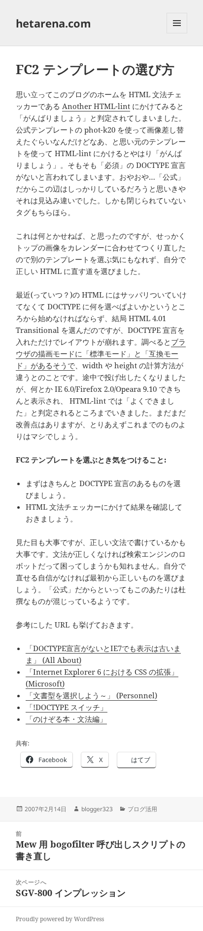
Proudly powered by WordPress (60, 919)
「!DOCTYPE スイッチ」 (66, 707)
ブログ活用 (142, 809)
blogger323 (97, 809)
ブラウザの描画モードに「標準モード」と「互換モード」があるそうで (101, 353)
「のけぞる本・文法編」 (66, 719)
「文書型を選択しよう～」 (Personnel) (91, 695)
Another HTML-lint (96, 106)
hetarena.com (53, 23)
